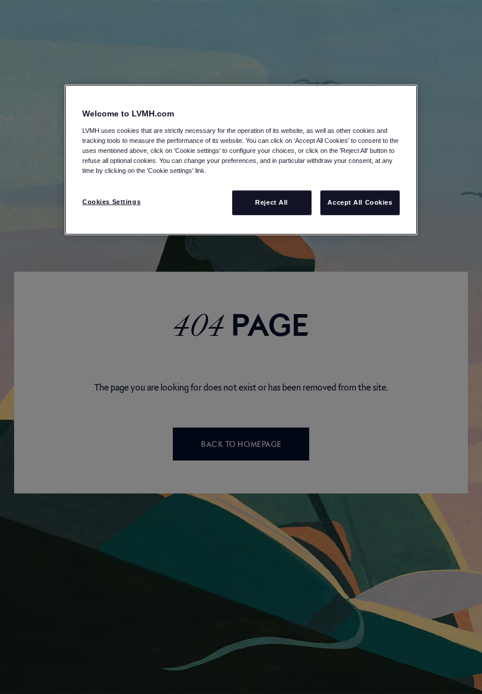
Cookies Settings (111, 201)
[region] (241, 160)
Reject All (271, 202)
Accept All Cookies (359, 202)
